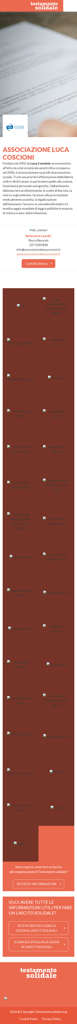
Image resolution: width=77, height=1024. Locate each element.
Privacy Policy (51, 1019)
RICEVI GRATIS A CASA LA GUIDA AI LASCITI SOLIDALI (36, 928)
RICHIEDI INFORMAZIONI (36, 884)
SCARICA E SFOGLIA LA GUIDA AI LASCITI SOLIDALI (36, 944)
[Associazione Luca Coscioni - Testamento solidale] (44, 5)
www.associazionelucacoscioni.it (38, 254)
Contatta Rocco (36, 263)
